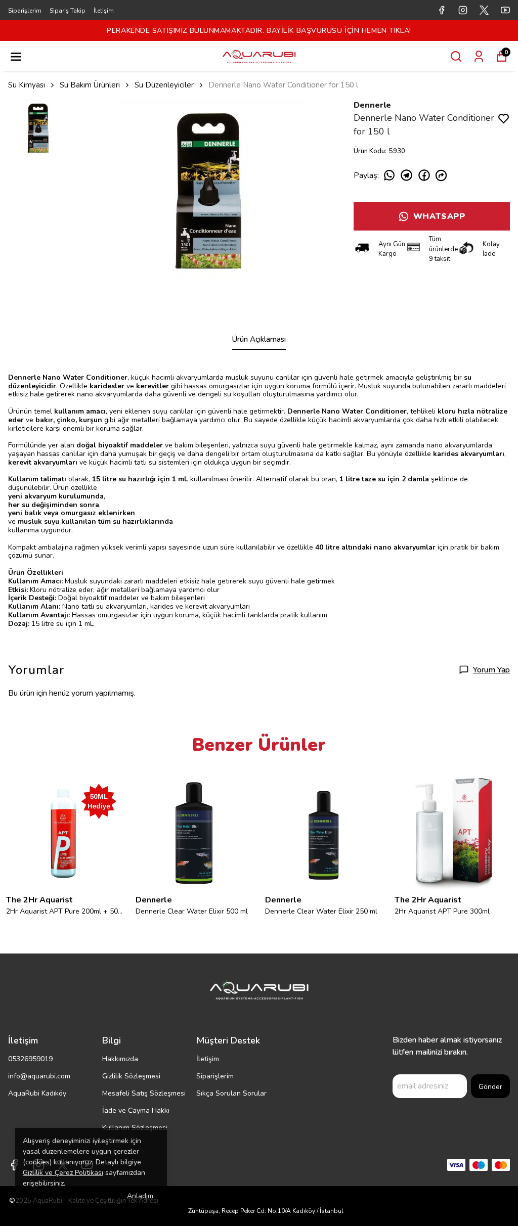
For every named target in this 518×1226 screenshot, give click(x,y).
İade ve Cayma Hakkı (135, 1110)
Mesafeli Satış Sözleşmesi (144, 1093)
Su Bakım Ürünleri (90, 85)
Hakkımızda (120, 1059)
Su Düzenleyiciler (164, 85)
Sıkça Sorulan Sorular (231, 1093)
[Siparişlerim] (478, 56)
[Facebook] (14, 1165)
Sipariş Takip (67, 11)
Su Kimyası (26, 85)
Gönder (490, 1087)
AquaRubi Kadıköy (37, 1093)
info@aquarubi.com (39, 1076)
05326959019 (30, 1059)
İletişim (104, 11)
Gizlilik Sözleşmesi (131, 1076)
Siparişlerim (24, 11)
